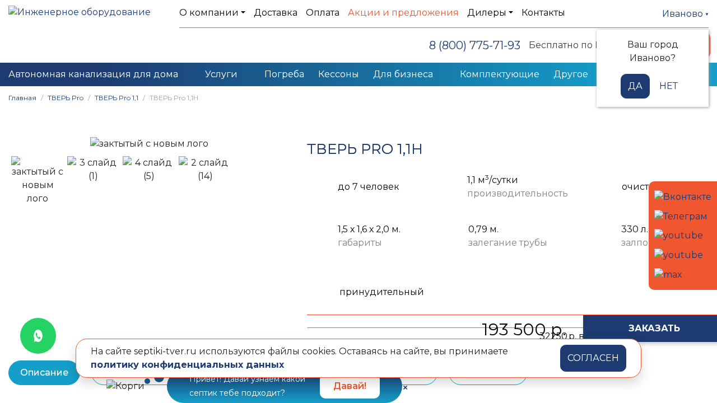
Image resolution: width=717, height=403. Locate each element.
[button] (22, 144)
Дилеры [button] (486, 12)
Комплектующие (499, 74)
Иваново (683, 13)
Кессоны (338, 74)
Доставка (275, 12)
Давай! (349, 386)
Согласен (593, 358)
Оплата (322, 12)
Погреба (284, 74)
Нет (668, 86)
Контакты (543, 12)
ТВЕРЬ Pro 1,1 (116, 97)
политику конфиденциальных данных (187, 364)
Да (635, 86)
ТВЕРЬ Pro (65, 97)
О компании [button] (209, 12)
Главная (22, 97)
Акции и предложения (403, 12)
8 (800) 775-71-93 (474, 45)
